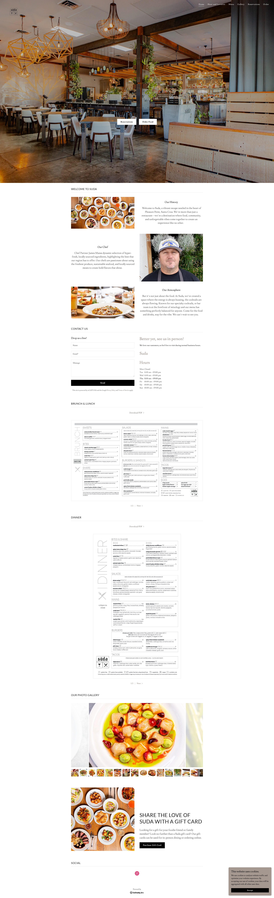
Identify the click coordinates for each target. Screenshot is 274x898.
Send (102, 383)
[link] (14, 4)
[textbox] (102, 345)
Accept (250, 890)
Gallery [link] (241, 4)
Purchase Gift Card (152, 845)
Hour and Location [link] (216, 4)
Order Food (147, 122)
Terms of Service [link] (123, 390)
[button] (140, 506)
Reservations (127, 122)
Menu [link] (231, 4)
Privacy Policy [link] (111, 390)
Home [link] (201, 4)
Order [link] (266, 4)
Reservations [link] (254, 4)
